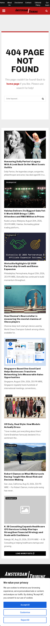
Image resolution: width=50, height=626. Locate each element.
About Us (9, 4)
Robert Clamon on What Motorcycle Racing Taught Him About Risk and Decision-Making (24, 476)
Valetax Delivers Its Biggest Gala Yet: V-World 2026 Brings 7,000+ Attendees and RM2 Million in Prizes (25, 213)
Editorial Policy (38, 4)
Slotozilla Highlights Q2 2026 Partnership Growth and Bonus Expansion (21, 266)
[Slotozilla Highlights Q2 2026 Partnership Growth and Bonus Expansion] (25, 247)
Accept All (25, 605)
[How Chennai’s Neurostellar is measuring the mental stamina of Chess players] (25, 299)
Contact (28, 3)
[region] (25, 602)
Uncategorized (11, 182)
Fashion (9, 133)
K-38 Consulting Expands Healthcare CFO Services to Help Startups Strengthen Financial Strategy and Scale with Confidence (24, 531)
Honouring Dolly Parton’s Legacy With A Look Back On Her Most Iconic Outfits (24, 164)
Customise (25, 612)
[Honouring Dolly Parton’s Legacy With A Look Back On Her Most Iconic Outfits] (25, 145)
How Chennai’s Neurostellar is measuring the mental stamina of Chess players (22, 319)
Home (2, 3)
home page (13, 83)
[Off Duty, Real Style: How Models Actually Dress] (25, 407)
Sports (8, 287)
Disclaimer (19, 3)
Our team (47, 4)
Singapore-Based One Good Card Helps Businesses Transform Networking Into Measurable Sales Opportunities (23, 373)
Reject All (25, 620)
